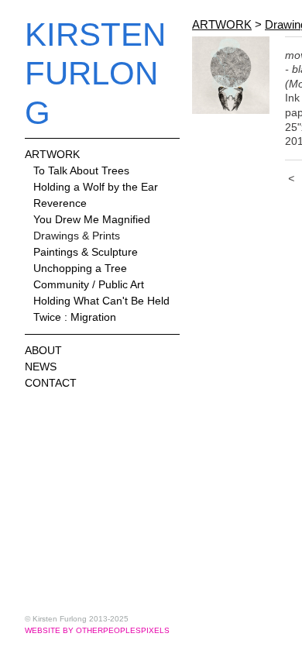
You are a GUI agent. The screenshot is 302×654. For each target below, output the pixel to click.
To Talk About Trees (81, 170)
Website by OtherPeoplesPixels (97, 630)
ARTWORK (52, 154)
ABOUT (43, 350)
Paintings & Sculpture (85, 252)
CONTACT (51, 383)
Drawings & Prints (76, 235)
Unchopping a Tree (80, 268)
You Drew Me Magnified (91, 219)
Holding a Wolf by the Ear (95, 187)
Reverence (60, 203)
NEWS (41, 366)
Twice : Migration (74, 317)
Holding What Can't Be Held (101, 300)
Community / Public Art (88, 284)
